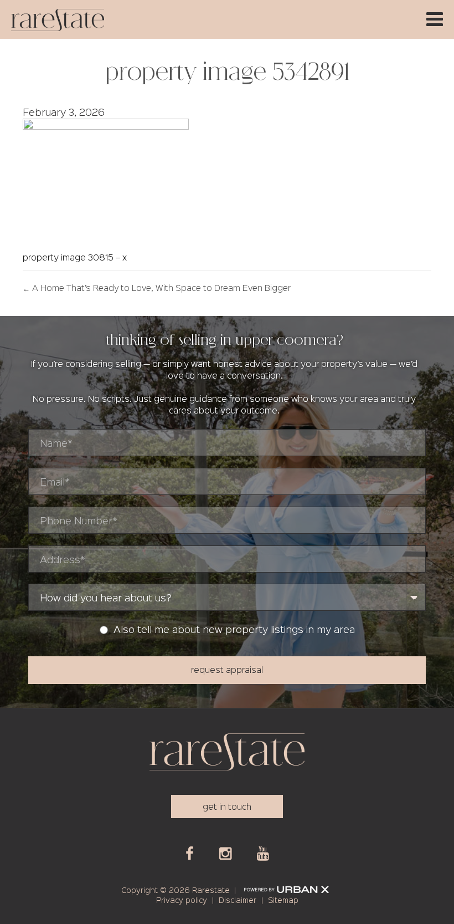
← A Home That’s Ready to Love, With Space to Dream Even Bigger (157, 287)
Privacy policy (181, 900)
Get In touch (227, 806)
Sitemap (283, 900)
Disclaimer (237, 900)
